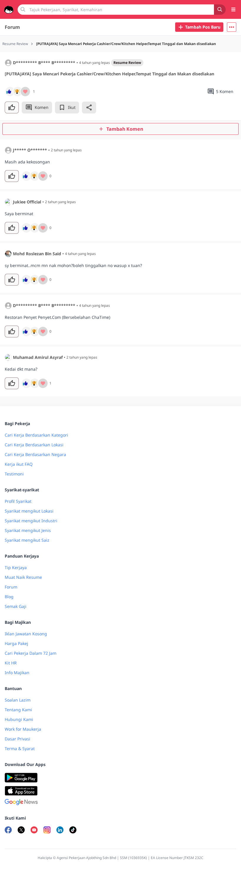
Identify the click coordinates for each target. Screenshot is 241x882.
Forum (12, 27)
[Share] (89, 107)
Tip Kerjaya (16, 567)
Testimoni (14, 474)
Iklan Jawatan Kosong (26, 633)
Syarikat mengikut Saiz (27, 540)
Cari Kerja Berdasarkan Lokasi (34, 444)
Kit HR (11, 663)
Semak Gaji (15, 606)
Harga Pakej (16, 643)
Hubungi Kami (19, 719)
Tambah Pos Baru (202, 27)
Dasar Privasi (17, 739)
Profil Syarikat (18, 501)
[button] (231, 27)
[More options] (231, 27)
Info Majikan (17, 672)
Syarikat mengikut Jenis (28, 530)
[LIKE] (12, 107)
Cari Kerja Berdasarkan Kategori (36, 435)
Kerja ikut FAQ (19, 464)
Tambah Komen (124, 129)
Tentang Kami (18, 709)
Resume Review (127, 62)
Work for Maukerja (23, 729)
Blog (9, 596)
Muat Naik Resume (23, 577)
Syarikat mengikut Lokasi (29, 511)
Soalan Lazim (18, 700)
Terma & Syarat (20, 748)
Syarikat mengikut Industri (31, 520)
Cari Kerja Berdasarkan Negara (35, 454)
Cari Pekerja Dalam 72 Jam (30, 653)
